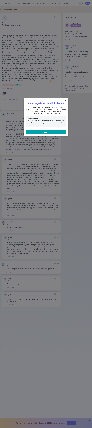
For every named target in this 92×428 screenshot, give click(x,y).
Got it (46, 132)
